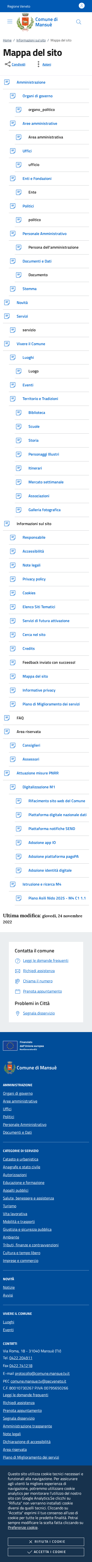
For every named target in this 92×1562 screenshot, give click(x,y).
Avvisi (8, 1295)
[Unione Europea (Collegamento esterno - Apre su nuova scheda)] (46, 1047)
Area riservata (15, 1449)
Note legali (12, 1434)
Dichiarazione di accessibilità (27, 1442)
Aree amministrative (20, 1101)
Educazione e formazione (23, 1182)
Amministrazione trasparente (27, 1426)
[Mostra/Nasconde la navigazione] (10, 21)
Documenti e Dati (17, 1132)
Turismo (9, 1206)
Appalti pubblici (15, 1190)
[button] (18, 6)
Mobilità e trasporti (19, 1221)
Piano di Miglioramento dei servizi (31, 1457)
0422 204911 (20, 1358)
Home (7, 40)
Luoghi (8, 1322)
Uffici (7, 1109)
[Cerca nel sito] (79, 22)
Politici (8, 1117)
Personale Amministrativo (24, 1124)
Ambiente (11, 1237)
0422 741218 (20, 1365)
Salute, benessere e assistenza (28, 1198)
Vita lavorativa (15, 1214)
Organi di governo (18, 1093)
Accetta (50, 1551)
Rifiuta (50, 1541)
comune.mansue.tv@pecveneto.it (38, 1381)
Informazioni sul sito (31, 40)
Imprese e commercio (20, 1260)
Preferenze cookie (23, 1527)
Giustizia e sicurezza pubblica (27, 1229)
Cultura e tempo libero (21, 1253)
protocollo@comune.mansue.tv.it (42, 1373)
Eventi (8, 1330)
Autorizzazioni (15, 1175)
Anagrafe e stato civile (21, 1167)
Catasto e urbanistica (20, 1159)
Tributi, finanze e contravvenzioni (31, 1245)
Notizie (9, 1287)
